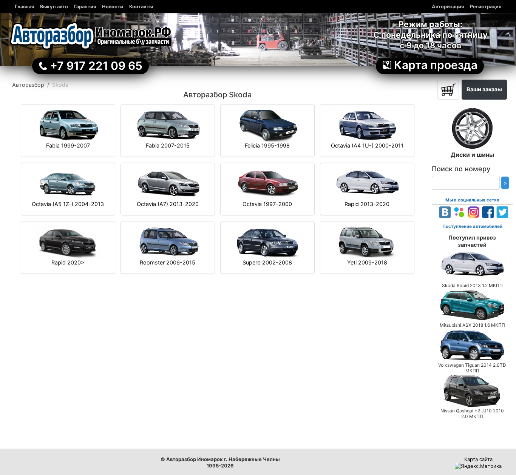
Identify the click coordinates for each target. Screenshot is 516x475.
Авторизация (448, 6)
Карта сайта (478, 459)
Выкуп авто (54, 6)
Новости (112, 6)
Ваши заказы (484, 89)
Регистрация (485, 6)
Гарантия (85, 6)
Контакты (141, 6)
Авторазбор (28, 84)
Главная (24, 6)
